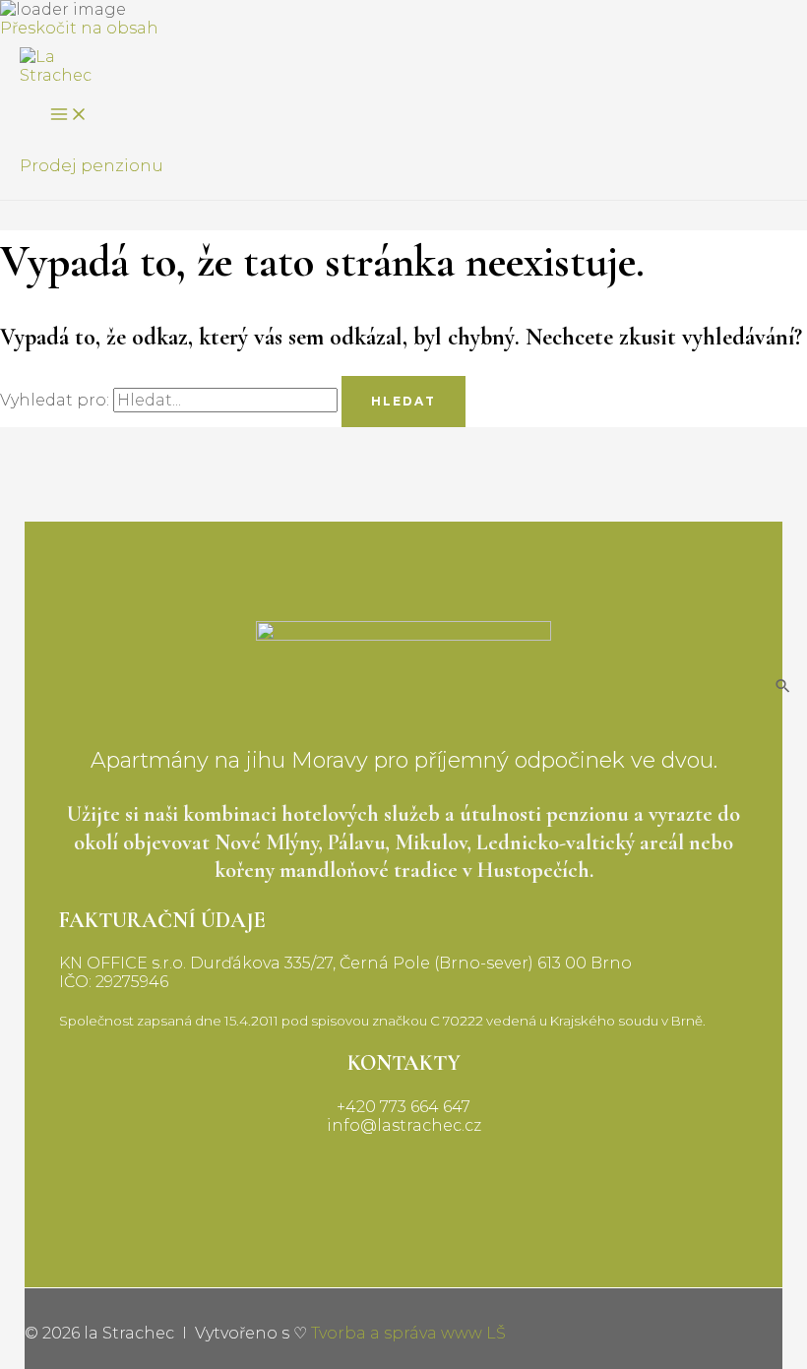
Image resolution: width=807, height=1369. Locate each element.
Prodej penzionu (91, 165)
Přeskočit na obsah (79, 28)
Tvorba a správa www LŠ (408, 1333)
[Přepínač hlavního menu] (69, 115)
